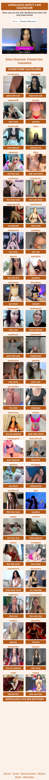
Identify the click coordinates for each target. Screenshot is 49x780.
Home (14, 21)
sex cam (36, 251)
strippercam (35, 355)
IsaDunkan (13, 594)
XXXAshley (35, 230)
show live (35, 459)
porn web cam (13, 355)
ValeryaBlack (13, 568)
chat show (13, 381)
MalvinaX (13, 464)
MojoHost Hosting (28, 773)
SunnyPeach (36, 594)
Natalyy (35, 672)
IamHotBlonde (35, 438)
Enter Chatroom (16, 59)
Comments (24, 62)
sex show (13, 251)
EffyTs (35, 152)
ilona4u (35, 100)
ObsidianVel (13, 490)
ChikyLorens (13, 230)
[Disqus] (24, 737)
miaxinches (13, 412)
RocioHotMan (13, 74)
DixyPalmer (36, 282)
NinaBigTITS (36, 542)
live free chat (13, 538)
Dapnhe (13, 256)
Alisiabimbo (13, 646)
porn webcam (13, 459)
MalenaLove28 (13, 204)
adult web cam (13, 95)
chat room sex (35, 95)
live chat (13, 407)
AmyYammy (13, 282)
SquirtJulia (35, 256)
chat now (13, 329)
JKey (36, 490)
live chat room (13, 199)
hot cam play (36, 590)
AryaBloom (13, 334)
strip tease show (35, 433)
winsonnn (13, 152)
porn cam (35, 381)
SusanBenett (36, 204)
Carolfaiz (36, 516)
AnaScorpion (36, 386)
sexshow (36, 277)
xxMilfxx (13, 620)
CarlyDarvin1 (36, 178)
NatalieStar (13, 178)
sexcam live (13, 694)
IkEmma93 (35, 74)
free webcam (13, 147)
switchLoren (35, 334)
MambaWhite (36, 308)
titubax (13, 542)
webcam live (36, 485)
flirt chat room (13, 512)
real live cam (13, 173)
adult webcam (35, 329)
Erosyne (35, 646)
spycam (13, 642)
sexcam (35, 303)
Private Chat (35, 59)
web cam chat (35, 694)
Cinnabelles (13, 386)
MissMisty (35, 620)
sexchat (35, 121)
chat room (13, 121)
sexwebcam (13, 225)
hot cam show (35, 199)
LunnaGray (35, 464)
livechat (35, 642)
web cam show (36, 173)
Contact (15, 773)
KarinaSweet (13, 308)
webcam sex (36, 147)
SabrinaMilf (13, 100)
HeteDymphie (13, 438)
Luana (35, 126)
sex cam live (13, 277)
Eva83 (13, 672)
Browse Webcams (28, 21)
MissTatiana (35, 568)
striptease (35, 407)
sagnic (13, 516)
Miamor (35, 412)
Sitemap (7, 773)
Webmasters (28, 776)
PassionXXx (13, 360)
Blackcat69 (13, 126)
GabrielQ (36, 360)
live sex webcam (13, 433)
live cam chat (36, 616)
